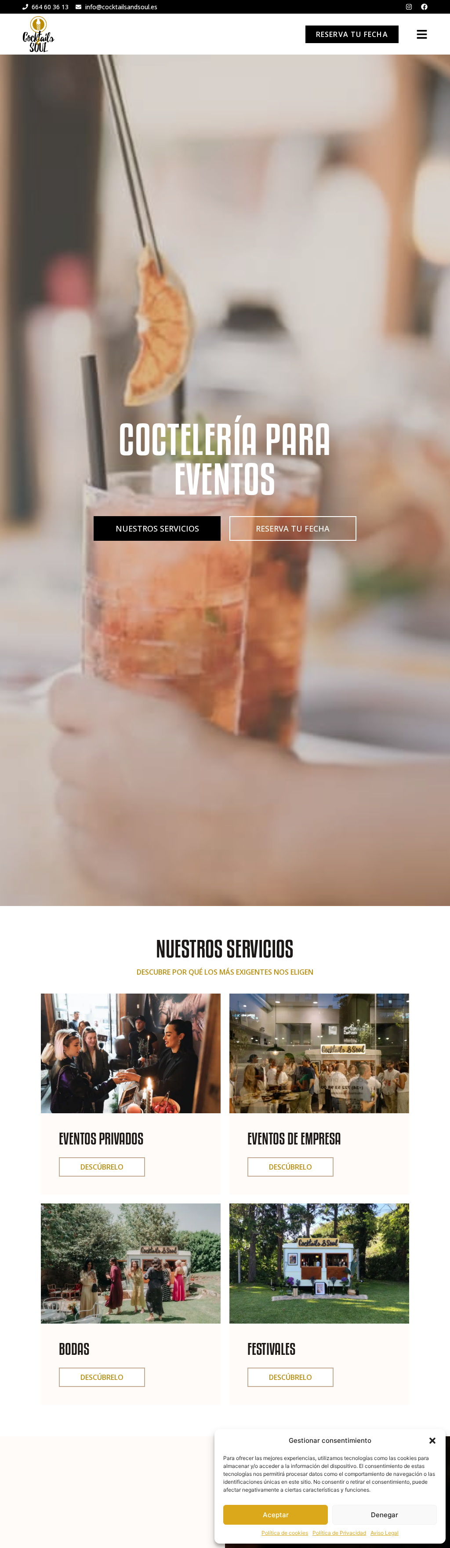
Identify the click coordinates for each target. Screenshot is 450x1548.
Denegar (384, 1515)
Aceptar (276, 1515)
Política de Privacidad (339, 1533)
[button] (432, 1440)
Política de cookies (284, 1533)
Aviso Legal (384, 1533)
